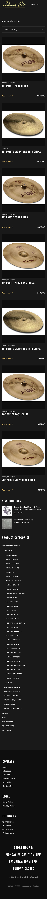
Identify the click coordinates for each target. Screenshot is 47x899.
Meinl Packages (13, 581)
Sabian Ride (11, 597)
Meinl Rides (11, 572)
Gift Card (7, 730)
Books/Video (8, 726)
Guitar (5, 713)
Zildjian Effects (14, 631)
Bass (4, 717)
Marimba (8, 683)
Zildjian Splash (13, 653)
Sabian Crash (12, 585)
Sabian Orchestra (15, 674)
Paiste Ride (11, 610)
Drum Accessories (13, 708)
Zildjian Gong (13, 644)
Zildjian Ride (12, 606)
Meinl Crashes (13, 555)
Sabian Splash (13, 640)
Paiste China (12, 627)
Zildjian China (13, 661)
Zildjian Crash (13, 669)
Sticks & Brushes (12, 696)
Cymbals (5, 148)
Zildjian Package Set (16, 665)
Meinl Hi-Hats (12, 568)
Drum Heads (9, 704)
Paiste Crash (12, 602)
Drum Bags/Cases (12, 700)
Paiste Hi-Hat (12, 619)
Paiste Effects (13, 648)
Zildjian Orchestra (15, 623)
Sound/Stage (8, 722)
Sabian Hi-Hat (12, 678)
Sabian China (12, 589)
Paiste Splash (12, 636)
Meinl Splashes (13, 576)
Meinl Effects (12, 564)
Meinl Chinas (12, 559)
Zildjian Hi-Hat (13, 614)
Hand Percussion (12, 691)
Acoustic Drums (12, 687)
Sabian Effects (13, 657)
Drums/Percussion (8, 83)
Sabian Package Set (15, 593)
